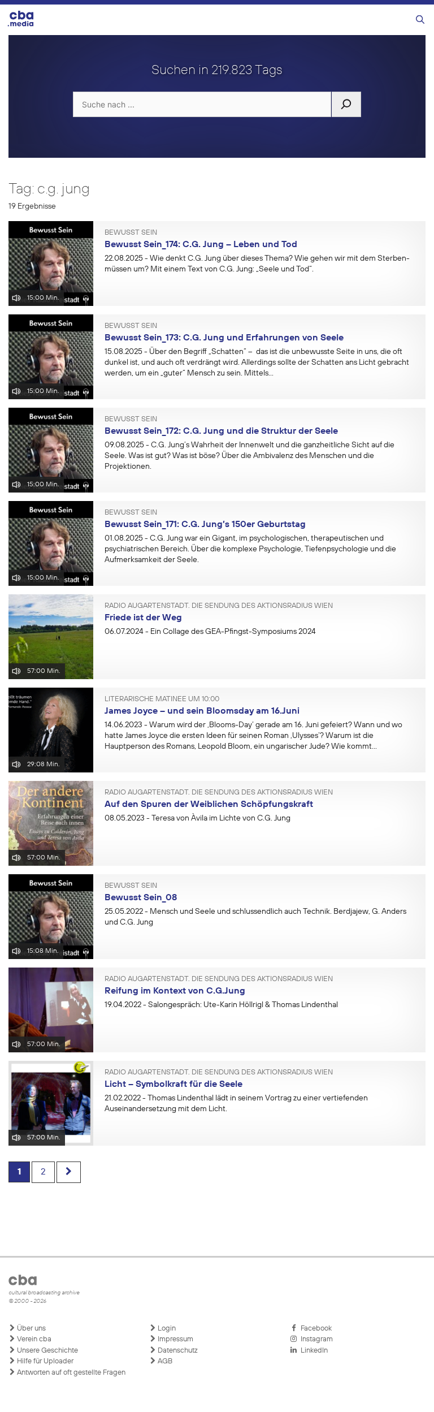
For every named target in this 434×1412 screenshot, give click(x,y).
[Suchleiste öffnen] (420, 20)
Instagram (315, 1339)
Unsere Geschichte (46, 1350)
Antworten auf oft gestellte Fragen (70, 1372)
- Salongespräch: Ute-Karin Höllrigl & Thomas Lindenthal (221, 1005)
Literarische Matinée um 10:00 (162, 699)
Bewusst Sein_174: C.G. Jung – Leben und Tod (201, 244)
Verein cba (33, 1339)
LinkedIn (312, 1350)
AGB (164, 1361)
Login (166, 1328)
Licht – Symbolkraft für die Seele (173, 1084)
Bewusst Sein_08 (141, 898)
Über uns (30, 1328)
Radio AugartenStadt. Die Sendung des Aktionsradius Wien (219, 606)
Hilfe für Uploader (44, 1361)
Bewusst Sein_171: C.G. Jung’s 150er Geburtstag (205, 524)
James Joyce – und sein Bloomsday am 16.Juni (202, 711)
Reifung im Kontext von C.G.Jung (175, 991)
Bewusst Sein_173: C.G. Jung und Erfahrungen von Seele (224, 338)
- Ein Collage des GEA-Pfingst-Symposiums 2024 (210, 632)
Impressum (174, 1339)
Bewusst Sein (131, 233)
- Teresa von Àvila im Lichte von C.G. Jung (197, 818)
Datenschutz (177, 1350)
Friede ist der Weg (143, 618)
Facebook (314, 1328)
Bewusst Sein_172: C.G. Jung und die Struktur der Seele (221, 431)
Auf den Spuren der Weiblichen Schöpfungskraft (209, 804)
